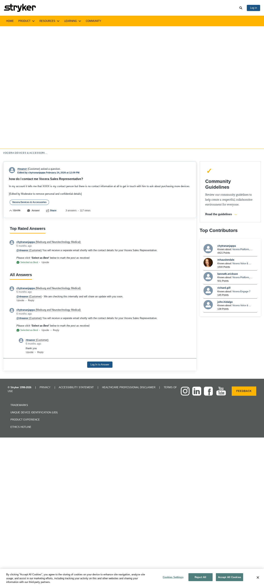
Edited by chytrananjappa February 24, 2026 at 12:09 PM (48, 172)
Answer (36, 210)
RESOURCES (47, 21)
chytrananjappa (226, 245)
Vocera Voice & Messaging (246, 263)
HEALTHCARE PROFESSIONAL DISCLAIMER (129, 387)
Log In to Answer (99, 364)
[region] (132, 577)
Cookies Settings (173, 577)
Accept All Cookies (229, 577)
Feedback (244, 391)
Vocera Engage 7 (241, 291)
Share (53, 210)
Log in (253, 7)
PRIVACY (45, 387)
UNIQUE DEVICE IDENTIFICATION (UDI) (34, 412)
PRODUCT (24, 21)
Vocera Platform (240, 249)
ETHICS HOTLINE (20, 427)
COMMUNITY (93, 21)
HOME (10, 21)
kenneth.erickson (227, 273)
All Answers (21, 275)
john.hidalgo (225, 301)
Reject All (200, 577)
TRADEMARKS (19, 405)
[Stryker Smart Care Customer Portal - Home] (20, 8)
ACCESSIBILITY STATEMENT (77, 387)
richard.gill (224, 287)
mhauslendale (225, 259)
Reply (31, 300)
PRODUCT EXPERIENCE (25, 419)
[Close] (258, 577)
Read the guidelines (221, 214)
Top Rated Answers (27, 228)
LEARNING (70, 21)
